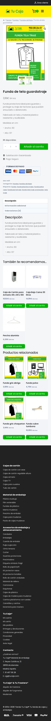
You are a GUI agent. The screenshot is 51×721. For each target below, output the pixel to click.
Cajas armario (9, 477)
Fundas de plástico (11, 506)
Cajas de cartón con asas (14, 469)
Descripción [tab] (10, 201)
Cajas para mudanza (12, 517)
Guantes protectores (12, 556)
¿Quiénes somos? (10, 654)
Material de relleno (11, 581)
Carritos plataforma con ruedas (16, 599)
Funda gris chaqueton (14, 423)
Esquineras (7, 588)
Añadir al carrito (34, 146)
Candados (7, 534)
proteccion (39, 190)
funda (13, 187)
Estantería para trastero (13, 607)
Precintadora (8, 559)
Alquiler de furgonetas (12, 690)
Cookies (6, 639)
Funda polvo (32, 383)
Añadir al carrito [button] (14, 305)
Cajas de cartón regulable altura (17, 473)
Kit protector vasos (11, 570)
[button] (45, 28)
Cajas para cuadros (11, 484)
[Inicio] (3, 20)
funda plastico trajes (25, 187)
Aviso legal (7, 643)
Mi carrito (7, 621)
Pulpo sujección (9, 545)
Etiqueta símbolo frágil (12, 563)
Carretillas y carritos (11, 603)
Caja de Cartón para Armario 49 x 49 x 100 (13, 293)
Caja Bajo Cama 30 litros (35, 293)
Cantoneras (8, 585)
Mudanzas (7, 694)
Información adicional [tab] (15, 205)
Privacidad (7, 636)
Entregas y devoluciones (13, 629)
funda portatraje (14, 190)
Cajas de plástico (10, 592)
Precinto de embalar (12, 513)
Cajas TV (7, 480)
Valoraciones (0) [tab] (13, 210)
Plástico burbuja (10, 499)
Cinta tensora (9, 548)
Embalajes (7, 538)
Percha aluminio (11, 335)
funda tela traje (28, 190)
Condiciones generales (13, 632)
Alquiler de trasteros (11, 687)
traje (5, 193)
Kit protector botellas (12, 574)
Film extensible (9, 502)
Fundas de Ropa (25, 184)
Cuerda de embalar (11, 541)
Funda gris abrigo (11, 383)
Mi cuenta (7, 618)
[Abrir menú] (42, 11)
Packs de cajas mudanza (14, 520)
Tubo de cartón (9, 488)
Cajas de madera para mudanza (17, 596)
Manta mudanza (10, 510)
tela (46, 190)
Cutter (6, 552)
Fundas (16, 184)
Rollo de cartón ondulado (14, 578)
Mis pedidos (8, 625)
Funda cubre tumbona (32, 425)
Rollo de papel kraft (11, 567)
